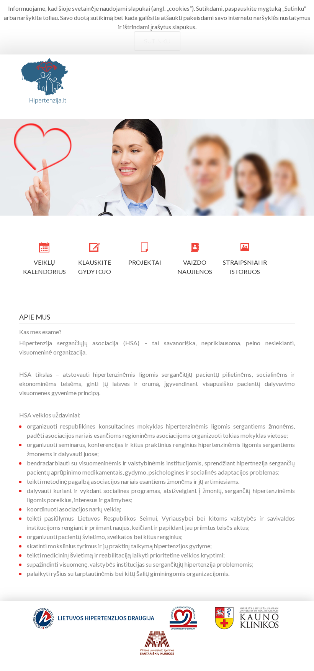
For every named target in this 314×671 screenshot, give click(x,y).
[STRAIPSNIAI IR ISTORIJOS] (245, 247)
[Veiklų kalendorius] (44, 247)
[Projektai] (145, 247)
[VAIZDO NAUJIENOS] (195, 247)
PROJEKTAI (144, 262)
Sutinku (157, 41)
